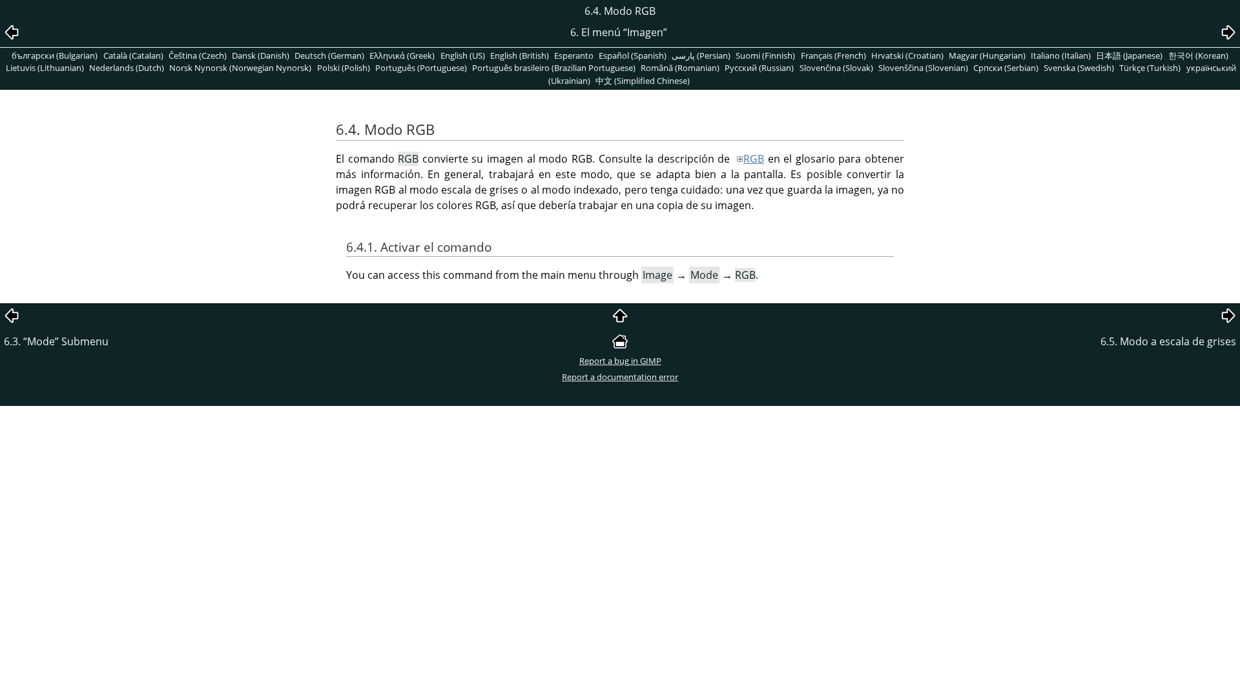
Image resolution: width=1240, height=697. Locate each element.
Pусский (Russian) (759, 68)
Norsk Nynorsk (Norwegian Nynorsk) (240, 68)
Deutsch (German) (329, 55)
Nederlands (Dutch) (126, 68)
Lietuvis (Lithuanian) (45, 68)
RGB (753, 159)
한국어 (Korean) (1198, 55)
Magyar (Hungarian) (987, 55)
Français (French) (833, 55)
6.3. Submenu (56, 341)
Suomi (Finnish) (765, 55)
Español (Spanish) (632, 55)
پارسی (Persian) (701, 55)
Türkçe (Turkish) (1150, 68)
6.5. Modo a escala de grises (1168, 341)
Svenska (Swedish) (1079, 68)
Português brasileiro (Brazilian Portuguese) (554, 68)
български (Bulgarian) (55, 55)
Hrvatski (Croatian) (907, 55)
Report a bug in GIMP (620, 361)
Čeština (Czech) (198, 55)
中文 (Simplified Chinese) (642, 80)
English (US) (462, 55)
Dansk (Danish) (260, 55)
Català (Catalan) (133, 55)
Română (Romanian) (680, 68)
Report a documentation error (620, 377)
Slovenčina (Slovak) (836, 68)
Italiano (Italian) (1061, 55)
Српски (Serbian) (1005, 68)
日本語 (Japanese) (1129, 55)
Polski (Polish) (343, 68)
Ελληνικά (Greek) (402, 55)
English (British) (519, 55)
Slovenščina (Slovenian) (923, 68)
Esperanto (574, 55)
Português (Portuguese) (421, 68)
